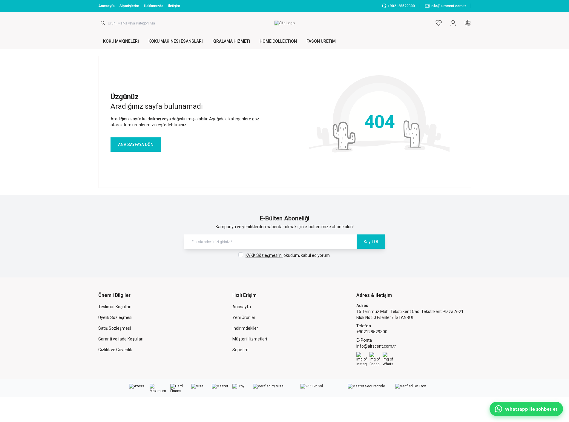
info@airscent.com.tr (376, 346)
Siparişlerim (129, 6)
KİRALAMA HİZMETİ (231, 41)
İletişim (174, 6)
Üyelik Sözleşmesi (115, 317)
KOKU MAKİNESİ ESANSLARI (175, 41)
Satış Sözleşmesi (114, 328)
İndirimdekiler (245, 328)
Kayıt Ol (371, 241)
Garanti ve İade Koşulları (120, 339)
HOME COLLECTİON (278, 41)
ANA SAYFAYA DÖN (136, 144)
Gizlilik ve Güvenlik (115, 349)
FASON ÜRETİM (321, 41)
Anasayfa (106, 6)
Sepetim (240, 349)
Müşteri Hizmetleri (249, 339)
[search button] (102, 23)
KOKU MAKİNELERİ (121, 41)
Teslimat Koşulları (114, 306)
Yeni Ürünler (243, 317)
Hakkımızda (153, 6)
